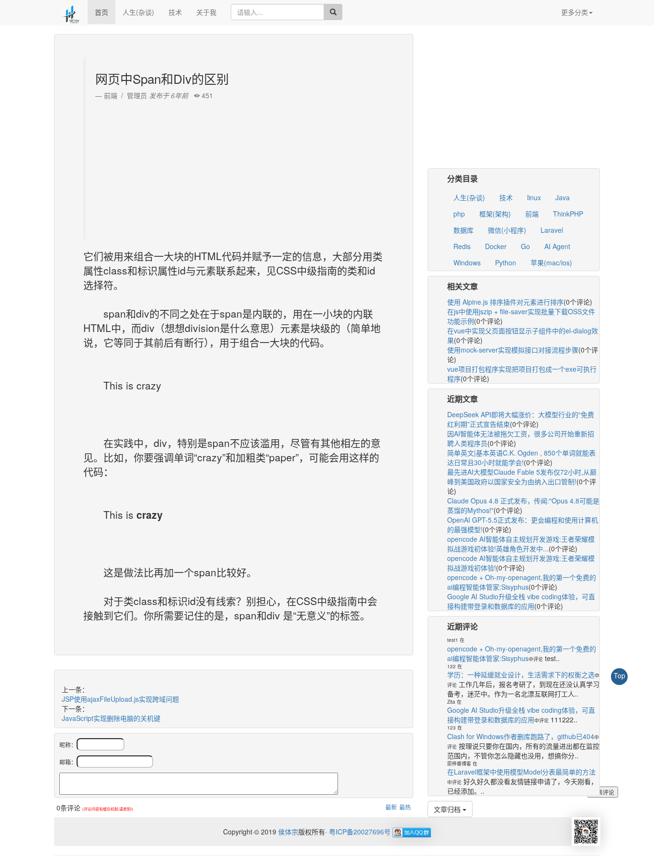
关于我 (206, 12)
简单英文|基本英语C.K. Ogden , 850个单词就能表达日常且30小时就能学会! (521, 457)
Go (525, 246)
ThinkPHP (568, 213)
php (459, 213)
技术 (175, 12)
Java (562, 197)
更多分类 (574, 12)
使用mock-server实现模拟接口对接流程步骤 (512, 349)
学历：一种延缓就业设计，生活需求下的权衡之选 (521, 674)
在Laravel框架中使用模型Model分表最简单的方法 (521, 771)
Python (505, 262)
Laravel (552, 230)
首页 (101, 12)
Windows (467, 262)
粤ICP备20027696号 (360, 831)
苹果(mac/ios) (551, 262)
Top (619, 675)
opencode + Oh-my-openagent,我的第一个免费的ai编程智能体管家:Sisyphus (521, 582)
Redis (462, 246)
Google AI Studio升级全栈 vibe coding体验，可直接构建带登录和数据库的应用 (521, 601)
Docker (496, 246)
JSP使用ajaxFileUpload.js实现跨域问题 (120, 699)
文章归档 (448, 809)
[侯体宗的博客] (71, 12)
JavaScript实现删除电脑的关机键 (111, 718)
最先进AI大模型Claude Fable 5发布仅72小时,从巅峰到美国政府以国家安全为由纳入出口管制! (522, 476)
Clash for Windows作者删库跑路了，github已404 (520, 736)
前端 (532, 213)
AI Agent (557, 246)
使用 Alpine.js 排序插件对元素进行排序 (505, 302)
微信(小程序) (507, 230)
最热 (405, 807)
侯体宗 (287, 831)
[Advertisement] (234, 167)
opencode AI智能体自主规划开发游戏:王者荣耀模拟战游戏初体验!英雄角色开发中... (521, 543)
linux (534, 197)
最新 (391, 807)
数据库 (463, 230)
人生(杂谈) (138, 12)
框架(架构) (495, 213)
